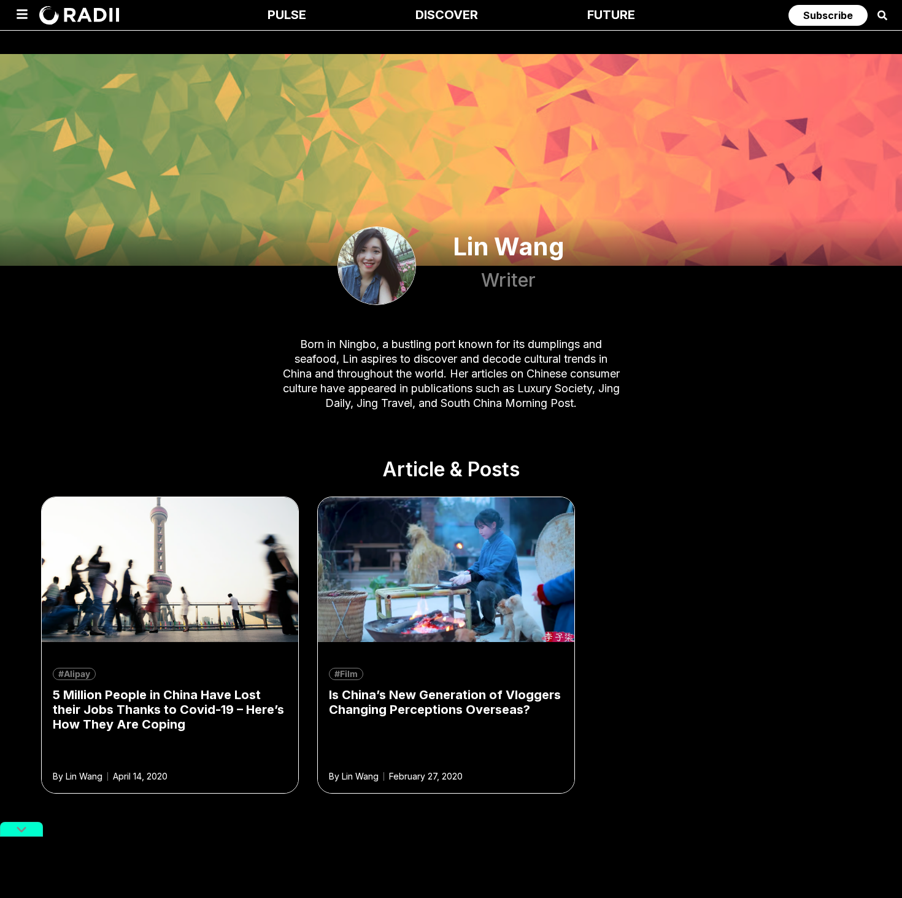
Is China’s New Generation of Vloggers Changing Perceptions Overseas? (445, 702)
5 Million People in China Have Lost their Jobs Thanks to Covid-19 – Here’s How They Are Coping (168, 709)
